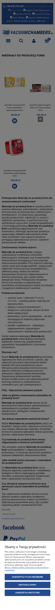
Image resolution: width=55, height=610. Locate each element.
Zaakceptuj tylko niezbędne (27, 577)
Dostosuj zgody (27, 585)
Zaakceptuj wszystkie (27, 593)
